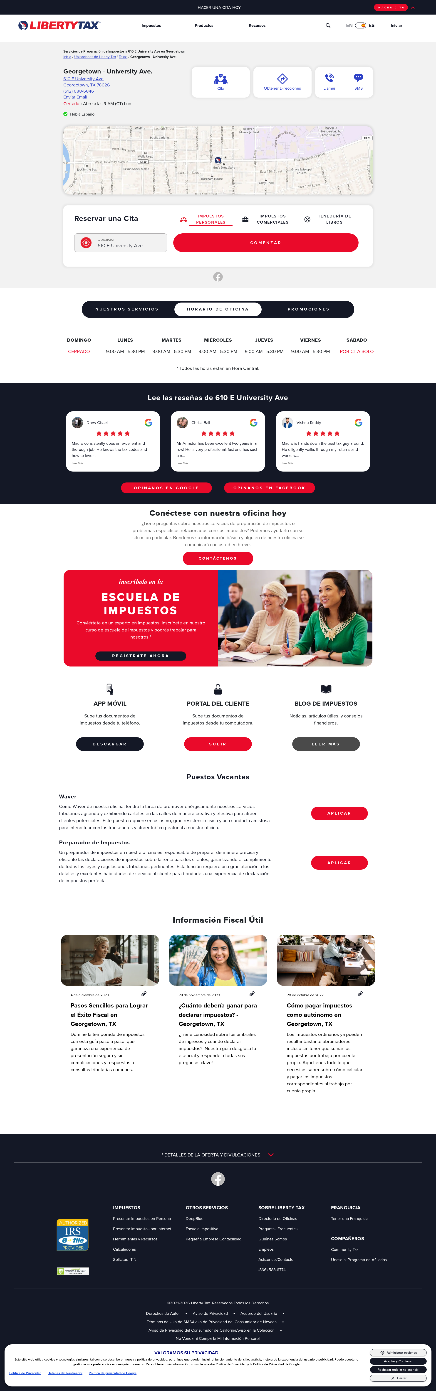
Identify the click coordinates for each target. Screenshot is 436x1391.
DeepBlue (194, 1218)
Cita (220, 88)
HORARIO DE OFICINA (218, 309)
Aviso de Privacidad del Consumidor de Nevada (238, 1322)
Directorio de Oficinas (277, 1218)
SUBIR (218, 744)
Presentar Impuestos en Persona (142, 1218)
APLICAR (339, 813)
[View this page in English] (360, 25)
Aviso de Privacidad (210, 1313)
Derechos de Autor (163, 1313)
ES (372, 25)
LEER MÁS (326, 744)
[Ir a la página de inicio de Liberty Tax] (59, 25)
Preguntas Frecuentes (277, 1229)
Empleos (266, 1249)
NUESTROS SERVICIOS (127, 309)
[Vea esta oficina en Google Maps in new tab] (148, 422)
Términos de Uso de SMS (169, 1322)
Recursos (257, 25)
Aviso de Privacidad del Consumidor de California (192, 1330)
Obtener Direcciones (282, 88)
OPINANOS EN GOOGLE (166, 488)
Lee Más (78, 463)
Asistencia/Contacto (275, 1259)
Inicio (67, 56)
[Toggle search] (328, 25)
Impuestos (151, 25)
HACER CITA (391, 7)
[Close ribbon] (413, 7)
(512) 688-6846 (78, 91)
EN (349, 25)
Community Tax (345, 1249)
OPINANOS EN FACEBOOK (269, 488)
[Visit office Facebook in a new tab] (218, 277)
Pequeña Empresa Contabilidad (213, 1239)
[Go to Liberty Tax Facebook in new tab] (218, 1179)
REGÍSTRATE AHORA (140, 656)
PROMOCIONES (309, 309)
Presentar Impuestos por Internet (142, 1229)
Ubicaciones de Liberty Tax (95, 56)
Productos (204, 25)
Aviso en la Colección (259, 1330)
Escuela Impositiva (202, 1229)
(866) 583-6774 (272, 1269)
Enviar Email (75, 97)
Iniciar (396, 25)
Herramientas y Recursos (135, 1239)
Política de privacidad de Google (112, 1373)
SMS (358, 88)
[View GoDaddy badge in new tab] (72, 1271)
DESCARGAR (110, 744)
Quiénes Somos (272, 1239)
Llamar (329, 88)
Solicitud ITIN (124, 1259)
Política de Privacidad (25, 1373)
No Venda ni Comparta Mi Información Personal (218, 1338)
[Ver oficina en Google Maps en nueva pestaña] (218, 160)
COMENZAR (265, 242)
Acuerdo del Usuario (258, 1313)
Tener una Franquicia (349, 1218)
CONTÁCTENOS (218, 558)
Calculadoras (124, 1249)
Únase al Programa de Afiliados (359, 1259)
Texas (123, 56)
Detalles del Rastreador (65, 1373)
